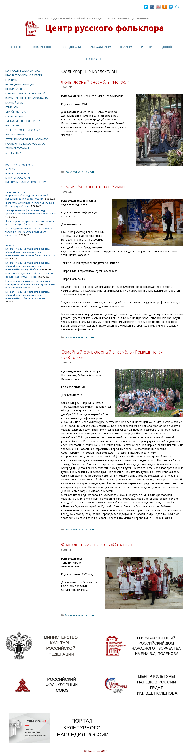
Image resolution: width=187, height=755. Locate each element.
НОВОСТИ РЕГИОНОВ (17, 173)
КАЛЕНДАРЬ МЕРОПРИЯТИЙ (20, 165)
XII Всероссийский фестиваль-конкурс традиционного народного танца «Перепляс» (30, 212)
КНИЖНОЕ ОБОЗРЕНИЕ (17, 177)
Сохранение (42, 47)
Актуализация (101, 47)
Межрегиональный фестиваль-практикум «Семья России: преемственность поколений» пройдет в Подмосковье (28, 295)
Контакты (93, 58)
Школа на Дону (15, 89)
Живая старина (14, 134)
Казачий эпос (14, 102)
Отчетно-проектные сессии (22, 130)
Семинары (11, 107)
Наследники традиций (19, 84)
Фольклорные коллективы (79, 171)
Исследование (71, 47)
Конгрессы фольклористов (23, 70)
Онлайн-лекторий (16, 111)
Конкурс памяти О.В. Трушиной (25, 93)
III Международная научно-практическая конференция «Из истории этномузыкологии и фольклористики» (30, 284)
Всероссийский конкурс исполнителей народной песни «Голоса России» (26, 197)
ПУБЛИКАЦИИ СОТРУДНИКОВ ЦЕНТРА (25, 181)
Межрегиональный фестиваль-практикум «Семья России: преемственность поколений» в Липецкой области (28, 266)
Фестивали (12, 125)
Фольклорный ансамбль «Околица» (96, 544)
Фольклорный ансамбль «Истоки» (95, 82)
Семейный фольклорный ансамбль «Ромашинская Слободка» (112, 354)
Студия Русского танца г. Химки (93, 186)
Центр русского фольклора (104, 28)
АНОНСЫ (10, 169)
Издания (126, 47)
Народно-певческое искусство (25, 143)
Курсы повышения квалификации (27, 98)
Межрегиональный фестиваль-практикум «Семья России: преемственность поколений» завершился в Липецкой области (30, 252)
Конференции (14, 116)
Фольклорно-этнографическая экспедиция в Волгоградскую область (29, 223)
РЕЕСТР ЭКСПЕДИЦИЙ (156, 47)
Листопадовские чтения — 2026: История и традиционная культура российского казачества (28, 232)
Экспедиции (13, 152)
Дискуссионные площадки (22, 120)
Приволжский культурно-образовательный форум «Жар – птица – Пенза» (29, 275)
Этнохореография (17, 148)
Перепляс (11, 79)
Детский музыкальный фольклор (26, 139)
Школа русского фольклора (23, 75)
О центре (18, 47)
